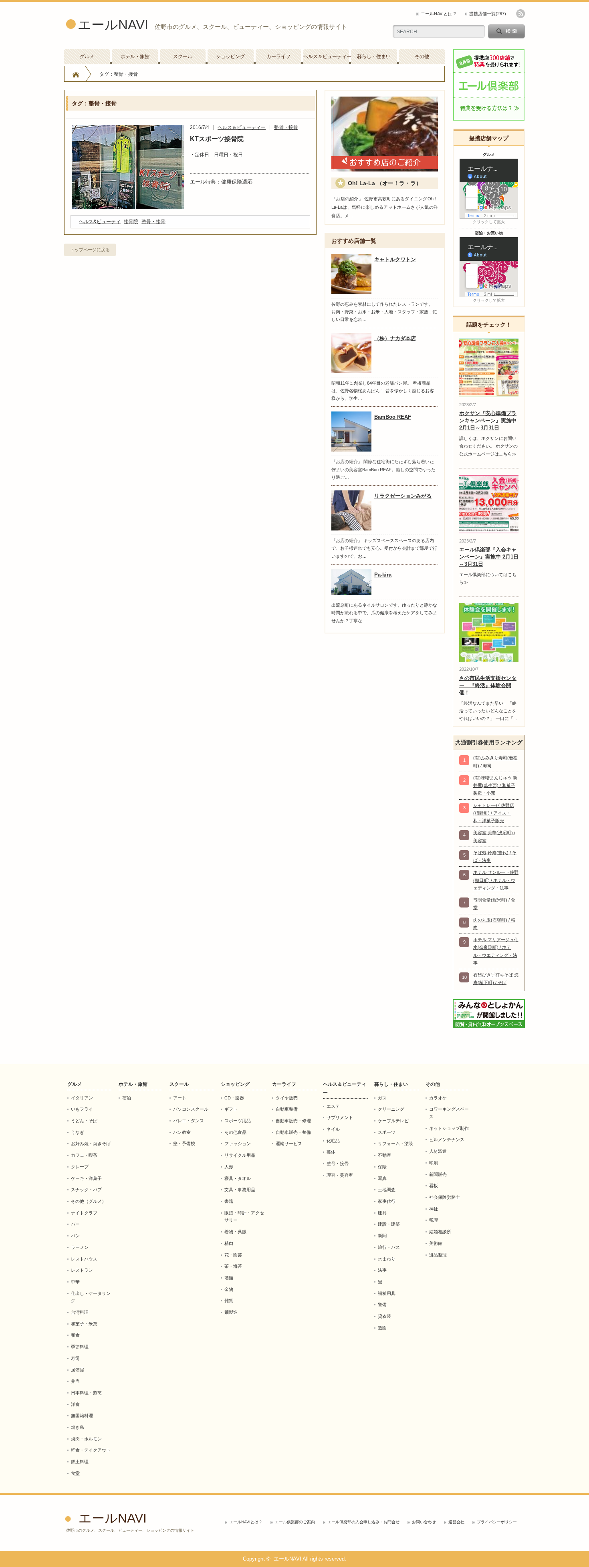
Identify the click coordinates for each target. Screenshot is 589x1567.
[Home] (76, 74)
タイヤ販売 (287, 1097)
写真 (382, 1178)
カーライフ (278, 56)
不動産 (384, 1155)
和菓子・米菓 (84, 1323)
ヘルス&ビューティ (100, 221)
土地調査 (386, 1189)
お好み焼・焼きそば (91, 1143)
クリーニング (391, 1109)
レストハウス (84, 1258)
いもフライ (82, 1109)
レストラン (82, 1270)
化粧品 (333, 1140)
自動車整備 (287, 1109)
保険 (382, 1166)
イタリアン (82, 1097)
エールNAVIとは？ (439, 13)
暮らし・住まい (374, 56)
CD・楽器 (234, 1097)
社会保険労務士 (444, 1197)
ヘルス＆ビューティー (326, 56)
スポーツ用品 (237, 1120)
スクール (182, 56)
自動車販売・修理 (293, 1120)
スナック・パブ (86, 1189)
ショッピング (230, 56)
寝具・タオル (237, 1178)
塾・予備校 (184, 1143)
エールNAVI (113, 24)
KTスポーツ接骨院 (217, 138)
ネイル (333, 1129)
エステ (333, 1106)
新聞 (382, 1235)
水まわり (386, 1258)
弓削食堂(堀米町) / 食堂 (494, 903)
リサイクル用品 (239, 1155)
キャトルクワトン (395, 259)
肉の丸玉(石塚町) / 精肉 (494, 924)
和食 (75, 1335)
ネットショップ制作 (449, 1128)
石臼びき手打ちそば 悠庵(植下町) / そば (495, 978)
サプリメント (340, 1117)
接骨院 (131, 221)
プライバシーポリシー (497, 1522)
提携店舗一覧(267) (487, 13)
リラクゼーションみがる (403, 496)
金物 (228, 1289)
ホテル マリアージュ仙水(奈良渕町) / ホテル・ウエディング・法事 (495, 951)
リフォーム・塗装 (395, 1143)
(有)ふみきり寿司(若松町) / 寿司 (495, 761)
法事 (382, 1270)
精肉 (228, 1243)
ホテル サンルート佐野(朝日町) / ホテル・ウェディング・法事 (495, 880)
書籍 (228, 1201)
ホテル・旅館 (135, 56)
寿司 (75, 1358)
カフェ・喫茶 (84, 1155)
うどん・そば (84, 1120)
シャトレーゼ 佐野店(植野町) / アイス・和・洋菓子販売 (493, 813)
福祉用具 (386, 1293)
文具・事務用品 (239, 1189)
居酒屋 (77, 1369)
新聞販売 (438, 1174)
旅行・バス (389, 1247)
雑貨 (228, 1300)
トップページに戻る (90, 249)
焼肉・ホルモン (86, 1438)
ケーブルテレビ (393, 1120)
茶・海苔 (233, 1266)
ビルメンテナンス (446, 1139)
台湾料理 (80, 1312)
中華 (75, 1281)
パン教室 (182, 1132)
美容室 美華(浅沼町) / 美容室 (494, 836)
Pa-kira (382, 575)
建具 (382, 1212)
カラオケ (438, 1097)
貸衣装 (384, 1316)
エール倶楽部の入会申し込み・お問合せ (363, 1522)
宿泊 (126, 1097)
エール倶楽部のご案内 (295, 1522)
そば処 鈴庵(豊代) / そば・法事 (494, 856)
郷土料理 (80, 1461)
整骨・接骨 (286, 127)
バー (75, 1224)
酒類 (228, 1277)
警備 (382, 1304)
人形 (228, 1166)
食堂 (75, 1473)
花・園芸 (233, 1254)
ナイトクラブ (84, 1212)
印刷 (433, 1162)
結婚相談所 (440, 1231)
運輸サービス (289, 1143)
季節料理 (80, 1346)
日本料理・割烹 (86, 1392)
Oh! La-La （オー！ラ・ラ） (385, 183)
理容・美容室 (340, 1175)
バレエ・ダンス (188, 1120)
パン (75, 1235)
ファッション (237, 1143)
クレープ (80, 1166)
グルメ (87, 56)
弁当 (75, 1381)
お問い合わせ (424, 1522)
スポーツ (386, 1132)
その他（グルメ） (88, 1201)
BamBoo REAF (392, 417)
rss (520, 13)
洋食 (75, 1404)
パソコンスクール (190, 1109)
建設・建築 (389, 1224)
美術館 (435, 1243)
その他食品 (235, 1132)
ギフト (231, 1109)
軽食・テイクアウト (91, 1450)
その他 (422, 56)
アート (179, 1097)
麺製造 (231, 1312)
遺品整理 (438, 1254)
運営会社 (456, 1522)
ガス (382, 1097)
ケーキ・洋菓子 (86, 1178)
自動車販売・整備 (293, 1132)
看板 (433, 1185)
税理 (433, 1220)
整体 (331, 1152)
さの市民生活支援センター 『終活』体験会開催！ (487, 685)
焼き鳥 (77, 1427)
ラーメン (80, 1247)
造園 (382, 1327)
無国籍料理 (82, 1415)
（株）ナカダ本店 (395, 338)
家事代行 (386, 1201)
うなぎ (77, 1132)
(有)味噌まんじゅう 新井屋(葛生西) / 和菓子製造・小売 (495, 785)
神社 (433, 1208)
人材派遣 (438, 1151)
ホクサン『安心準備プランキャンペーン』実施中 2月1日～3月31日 (487, 420)
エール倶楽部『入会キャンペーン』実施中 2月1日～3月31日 (488, 557)
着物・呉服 (235, 1231)
